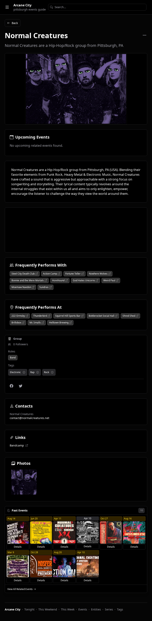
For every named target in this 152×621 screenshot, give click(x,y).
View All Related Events (20, 589)
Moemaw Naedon (21, 287)
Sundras (43, 287)
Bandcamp (17, 445)
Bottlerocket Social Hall (101, 315)
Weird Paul (109, 280)
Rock (46, 372)
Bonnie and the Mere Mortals (27, 280)
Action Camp (50, 273)
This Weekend (47, 609)
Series (109, 609)
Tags (120, 609)
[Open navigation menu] (7, 7)
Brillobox (16, 322)
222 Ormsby (18, 315)
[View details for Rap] (37, 372)
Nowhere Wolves (98, 273)
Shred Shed (129, 315)
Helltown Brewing (58, 322)
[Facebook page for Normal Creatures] (11, 385)
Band (13, 357)
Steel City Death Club (23, 273)
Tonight (29, 609)
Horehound (58, 280)
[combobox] (97, 7)
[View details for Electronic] (24, 372)
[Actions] (144, 35)
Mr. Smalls (35, 322)
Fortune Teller (73, 273)
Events (82, 609)
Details (18, 546)
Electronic (15, 372)
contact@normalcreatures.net (29, 418)
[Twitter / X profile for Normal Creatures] (20, 385)
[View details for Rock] (52, 372)
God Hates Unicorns (84, 280)
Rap (32, 372)
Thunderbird (40, 315)
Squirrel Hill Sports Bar (67, 315)
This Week (67, 609)
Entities (96, 609)
